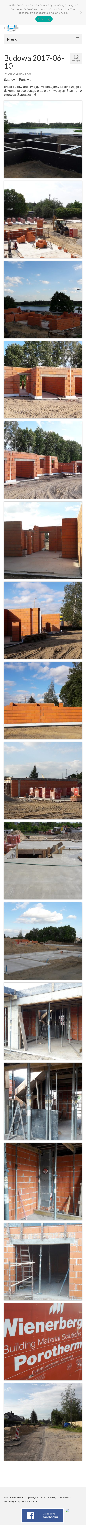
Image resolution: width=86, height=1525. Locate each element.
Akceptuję (43, 19)
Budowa (20, 73)
